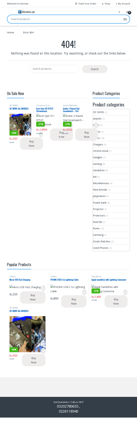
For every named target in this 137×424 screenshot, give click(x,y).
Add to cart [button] (96, 125)
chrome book (42, 105)
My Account (124, 3)
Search (125, 19)
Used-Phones (100, 248)
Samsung (98, 234)
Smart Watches (70, 105)
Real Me (97, 222)
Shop (107, 3)
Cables (12, 276)
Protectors (99, 215)
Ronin (96, 228)
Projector (98, 209)
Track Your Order (87, 3)
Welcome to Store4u (17, 3)
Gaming (97, 164)
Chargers (98, 144)
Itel (94, 176)
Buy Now (31, 143)
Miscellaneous (101, 183)
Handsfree (99, 170)
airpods (97, 118)
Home (10, 32)
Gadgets (97, 157)
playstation (99, 196)
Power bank (99, 202)
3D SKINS (13, 105)
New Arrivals (100, 189)
